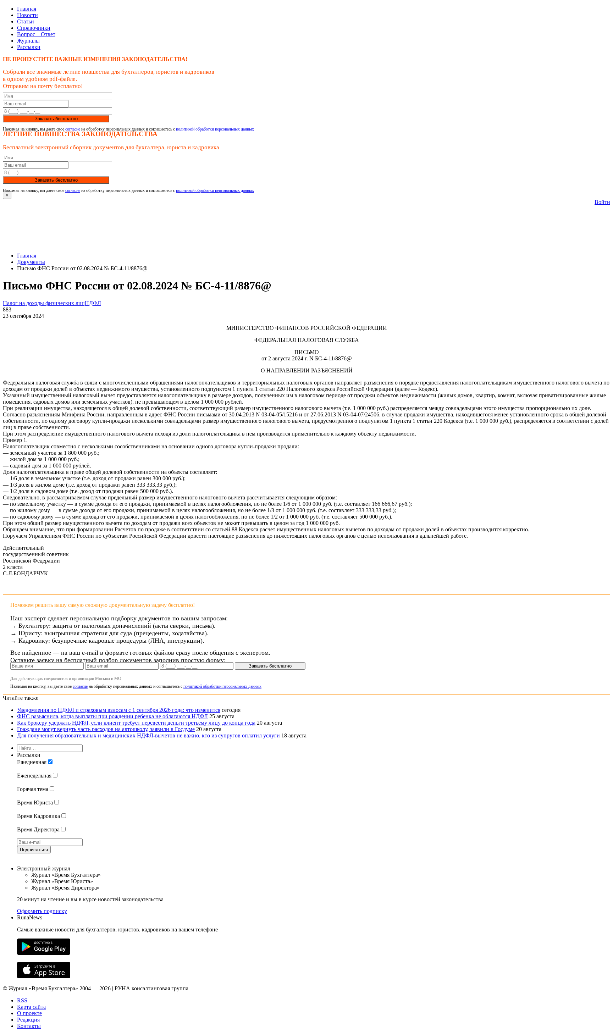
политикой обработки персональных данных (215, 129)
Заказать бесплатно (56, 118)
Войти (602, 202)
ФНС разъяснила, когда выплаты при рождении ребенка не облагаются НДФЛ (112, 716)
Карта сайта (31, 1007)
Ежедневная (31, 762)
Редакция (28, 1020)
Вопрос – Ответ (36, 34)
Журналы (28, 41)
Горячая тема (32, 789)
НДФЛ (93, 303)
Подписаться (34, 849)
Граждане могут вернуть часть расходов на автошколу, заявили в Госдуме (106, 729)
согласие (72, 129)
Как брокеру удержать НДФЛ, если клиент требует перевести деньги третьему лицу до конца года (136, 723)
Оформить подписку (42, 911)
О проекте (29, 1013)
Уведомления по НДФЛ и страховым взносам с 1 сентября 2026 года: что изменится (118, 710)
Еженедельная (34, 776)
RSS (22, 1000)
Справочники (33, 28)
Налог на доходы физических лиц (44, 303)
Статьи (25, 21)
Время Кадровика (38, 816)
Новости (27, 15)
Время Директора (38, 829)
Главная (26, 9)
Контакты (29, 1026)
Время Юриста (35, 802)
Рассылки (28, 47)
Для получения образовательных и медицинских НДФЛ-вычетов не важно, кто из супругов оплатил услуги (148, 735)
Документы (31, 262)
